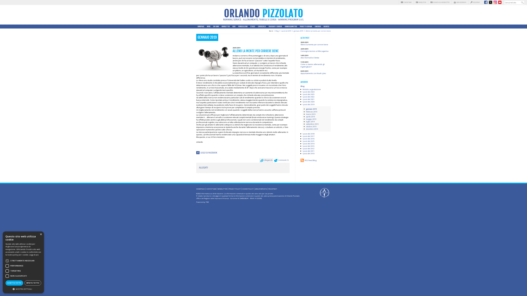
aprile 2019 (310, 117)
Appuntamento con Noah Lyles (313, 73)
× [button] (41, 234)
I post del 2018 (308, 134)
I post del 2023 (308, 94)
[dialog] (23, 262)
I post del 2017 (308, 136)
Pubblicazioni (243, 26)
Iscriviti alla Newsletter (441, 2)
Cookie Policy (247, 189)
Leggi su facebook (208, 152)
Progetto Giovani (306, 26)
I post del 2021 (308, 99)
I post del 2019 (286, 31)
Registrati (476, 2)
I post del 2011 (308, 151)
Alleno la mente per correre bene (318, 31)
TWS (207, 202)
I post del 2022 (308, 97)
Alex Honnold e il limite (310, 57)
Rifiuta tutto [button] (32, 283)
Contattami (408, 2)
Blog (234, 26)
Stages (252, 26)
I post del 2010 (308, 153)
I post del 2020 (308, 101)
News (208, 26)
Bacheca (326, 26)
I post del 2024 (308, 92)
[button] (23, 289)
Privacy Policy (235, 189)
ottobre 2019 (311, 126)
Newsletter (422, 2)
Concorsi (318, 26)
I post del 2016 (308, 138)
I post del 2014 (308, 143)
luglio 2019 (310, 121)
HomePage (201, 26)
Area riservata (461, 2)
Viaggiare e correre (275, 26)
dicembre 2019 (312, 129)
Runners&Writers (291, 26)
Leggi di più (34, 255)
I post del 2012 (308, 148)
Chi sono (216, 26)
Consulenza (262, 26)
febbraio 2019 (311, 112)
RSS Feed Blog (310, 160)
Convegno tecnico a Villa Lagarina (314, 51)
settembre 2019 (312, 124)
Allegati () (268, 160)
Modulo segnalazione (312, 89)
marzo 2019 (310, 114)
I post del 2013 (308, 146)
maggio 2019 (311, 119)
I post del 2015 (308, 141)
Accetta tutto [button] (14, 283)
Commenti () (283, 160)
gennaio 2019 (298, 31)
